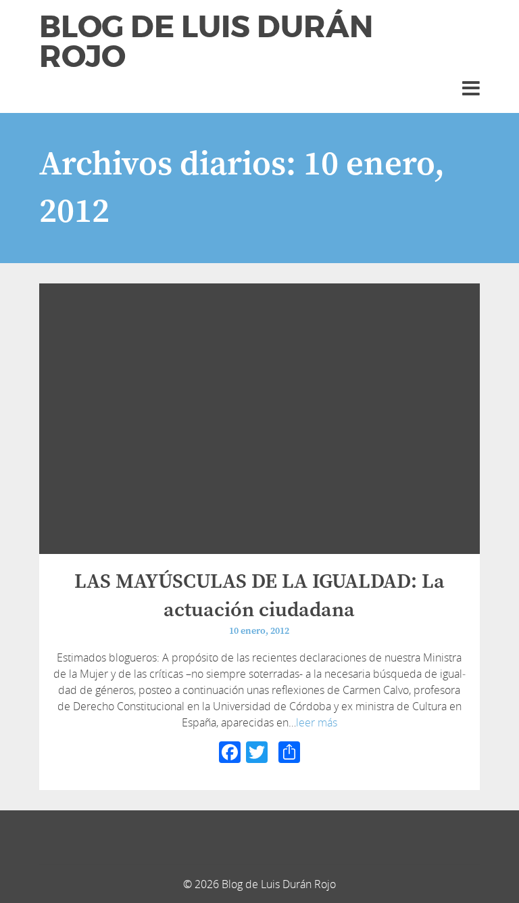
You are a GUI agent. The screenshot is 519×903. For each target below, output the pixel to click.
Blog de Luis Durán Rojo (206, 41)
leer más (316, 722)
